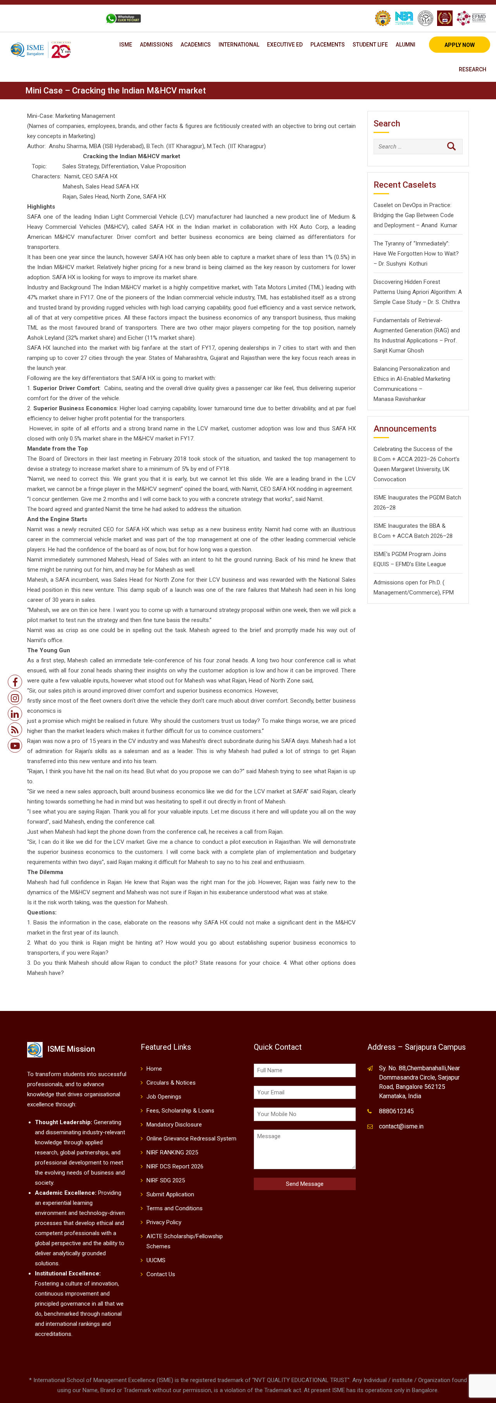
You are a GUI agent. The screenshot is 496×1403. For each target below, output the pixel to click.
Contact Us (160, 1274)
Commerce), (425, 592)
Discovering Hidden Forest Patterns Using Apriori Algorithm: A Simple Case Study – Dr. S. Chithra (418, 292)
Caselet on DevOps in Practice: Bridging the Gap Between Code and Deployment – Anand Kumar (415, 215)
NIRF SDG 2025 (165, 1180)
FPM (448, 592)
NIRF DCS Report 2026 (174, 1166)
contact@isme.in (401, 1126)
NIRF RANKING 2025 (172, 1152)
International (239, 44)
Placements (327, 44)
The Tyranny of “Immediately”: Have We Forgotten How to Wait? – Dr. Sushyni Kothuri (416, 253)
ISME (125, 44)
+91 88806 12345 (40, 18)
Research (472, 69)
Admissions (156, 44)
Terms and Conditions (174, 1208)
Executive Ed (285, 44)
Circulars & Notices (171, 1082)
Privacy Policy (163, 1222)
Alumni (405, 44)
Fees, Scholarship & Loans (180, 1110)
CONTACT (83, 18)
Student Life (370, 44)
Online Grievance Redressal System (191, 1138)
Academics (196, 44)
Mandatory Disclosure (174, 1124)
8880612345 (396, 1111)
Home (154, 1068)
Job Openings (163, 1096)
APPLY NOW (459, 45)
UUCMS (155, 1260)
